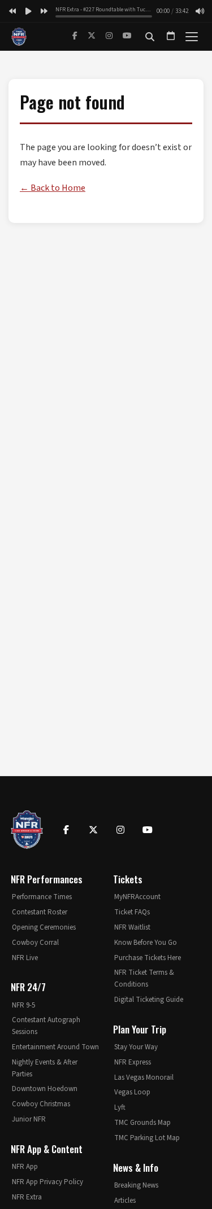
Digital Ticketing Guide (148, 1000)
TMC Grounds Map (142, 1123)
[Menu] (192, 37)
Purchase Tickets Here (147, 958)
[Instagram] (109, 36)
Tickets (127, 879)
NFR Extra (27, 1197)
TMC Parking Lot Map (147, 1138)
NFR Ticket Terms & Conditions (144, 978)
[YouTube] (127, 36)
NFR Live (25, 958)
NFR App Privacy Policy (47, 1182)
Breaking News (136, 1185)
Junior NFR (29, 1119)
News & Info (135, 1167)
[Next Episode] (44, 11)
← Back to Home (52, 188)
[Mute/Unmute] (199, 11)
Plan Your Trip (139, 1029)
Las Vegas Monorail (144, 1077)
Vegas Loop (132, 1092)
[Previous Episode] (12, 11)
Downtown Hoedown (44, 1089)
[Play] (28, 11)
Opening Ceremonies (44, 927)
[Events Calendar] (171, 36)
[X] (92, 36)
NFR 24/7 (28, 987)
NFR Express (132, 1062)
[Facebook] (74, 36)
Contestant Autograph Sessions (46, 1026)
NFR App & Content (47, 1149)
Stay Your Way (136, 1047)
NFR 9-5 (23, 1005)
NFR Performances (47, 879)
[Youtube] (147, 829)
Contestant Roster (39, 912)
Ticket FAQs (132, 912)
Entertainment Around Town (55, 1047)
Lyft (120, 1107)
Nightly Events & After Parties (44, 1068)
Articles (125, 1200)
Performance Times (42, 897)
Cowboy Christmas (41, 1104)
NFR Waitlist (132, 927)
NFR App (25, 1167)
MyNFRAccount (137, 897)
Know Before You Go (145, 943)
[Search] (150, 37)
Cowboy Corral (35, 943)
